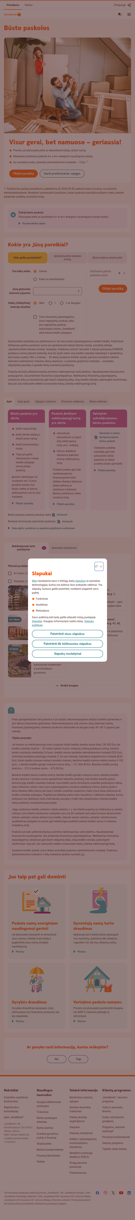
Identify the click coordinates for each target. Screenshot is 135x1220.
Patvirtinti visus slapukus (67, 634)
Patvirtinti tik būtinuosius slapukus (68, 644)
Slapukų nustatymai (67, 654)
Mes (34, 580)
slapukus (80, 580)
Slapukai (37, 621)
